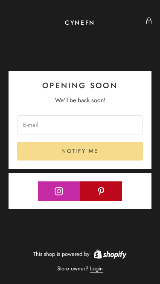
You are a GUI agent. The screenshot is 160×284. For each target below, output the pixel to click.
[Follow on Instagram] (59, 191)
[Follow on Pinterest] (101, 191)
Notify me (79, 151)
